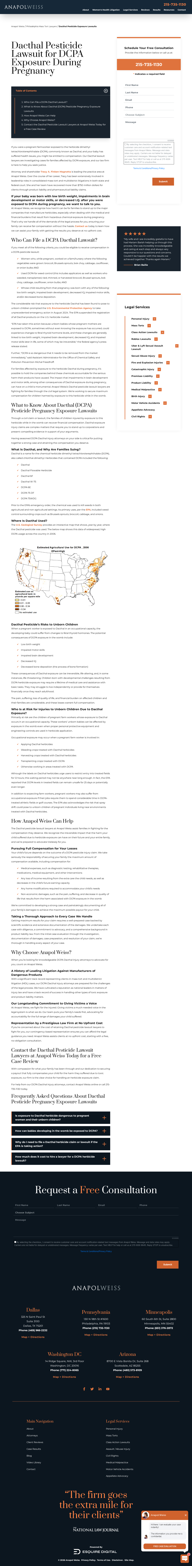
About (86, 10)
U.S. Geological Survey (29, 525)
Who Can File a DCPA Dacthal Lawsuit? (45, 102)
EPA (88, 509)
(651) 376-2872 (164, 1328)
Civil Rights (138, 416)
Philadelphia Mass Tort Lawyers (41, 26)
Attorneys (32, 1435)
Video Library (34, 1462)
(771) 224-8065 (69, 1370)
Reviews (145, 10)
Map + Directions (33, 1337)
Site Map (129, 1560)
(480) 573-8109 (132, 1370)
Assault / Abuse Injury (118, 1449)
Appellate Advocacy (143, 409)
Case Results (34, 1449)
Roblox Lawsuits (141, 339)
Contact (182, 10)
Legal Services (130, 10)
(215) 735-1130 (100, 1328)
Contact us (81, 226)
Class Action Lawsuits (144, 332)
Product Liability (141, 382)
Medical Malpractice (143, 389)
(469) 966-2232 (37, 1330)
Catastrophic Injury (142, 369)
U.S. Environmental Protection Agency (69, 308)
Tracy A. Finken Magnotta (56, 171)
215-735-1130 (175, 4)
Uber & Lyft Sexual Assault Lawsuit (147, 347)
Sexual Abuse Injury (143, 356)
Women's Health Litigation (106, 10)
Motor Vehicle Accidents (145, 403)
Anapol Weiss (17, 26)
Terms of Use (103, 1560)
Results (156, 10)
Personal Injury (140, 318)
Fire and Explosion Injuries (147, 362)
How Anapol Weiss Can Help (40, 115)
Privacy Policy (88, 1560)
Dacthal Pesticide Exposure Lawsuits (78, 26)
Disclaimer (117, 1560)
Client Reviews (35, 1442)
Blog (29, 1455)
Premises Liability (142, 376)
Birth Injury (138, 396)
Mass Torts (137, 325)
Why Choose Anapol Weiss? (39, 120)
